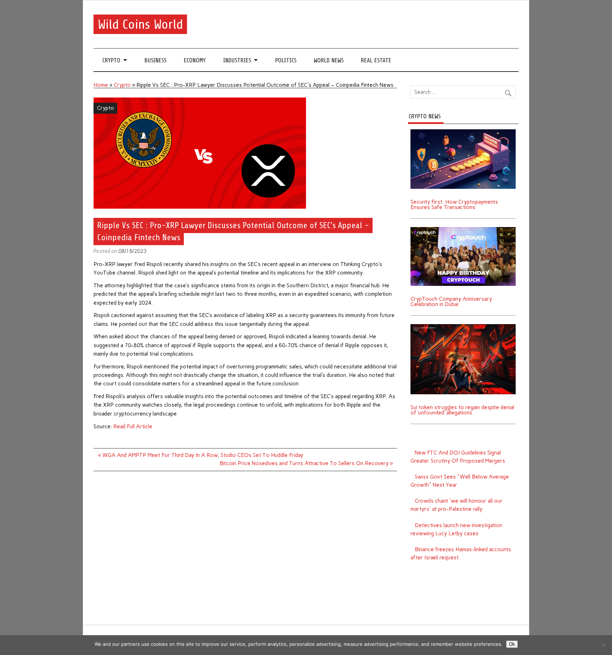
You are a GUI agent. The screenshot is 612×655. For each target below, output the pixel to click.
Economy (195, 60)
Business (155, 60)
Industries (237, 60)
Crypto (111, 60)
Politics (285, 60)
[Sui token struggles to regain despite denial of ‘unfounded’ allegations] (463, 326)
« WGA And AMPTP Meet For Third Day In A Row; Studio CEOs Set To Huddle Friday (200, 455)
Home (101, 85)
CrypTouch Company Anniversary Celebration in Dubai (451, 301)
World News (329, 60)
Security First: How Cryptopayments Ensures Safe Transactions (454, 204)
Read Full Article (132, 426)
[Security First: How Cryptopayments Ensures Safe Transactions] (463, 132)
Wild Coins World (140, 24)
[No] (603, 645)
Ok (512, 644)
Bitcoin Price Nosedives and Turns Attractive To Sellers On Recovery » (306, 463)
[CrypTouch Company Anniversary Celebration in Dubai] (463, 229)
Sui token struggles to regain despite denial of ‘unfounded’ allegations (462, 410)
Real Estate (376, 60)
